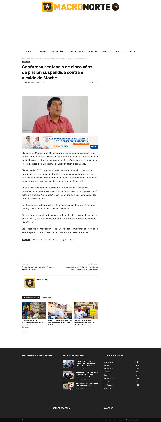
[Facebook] (24, 89)
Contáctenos (120, 420)
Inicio (23, 58)
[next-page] (27, 331)
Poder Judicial (63, 240)
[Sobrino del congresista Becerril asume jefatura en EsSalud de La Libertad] (68, 364)
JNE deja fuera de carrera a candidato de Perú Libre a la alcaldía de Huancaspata (84, 323)
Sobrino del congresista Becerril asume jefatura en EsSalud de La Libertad (85, 364)
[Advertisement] (80, 31)
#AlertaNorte (31, 58)
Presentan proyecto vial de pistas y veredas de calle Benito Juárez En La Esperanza (60, 323)
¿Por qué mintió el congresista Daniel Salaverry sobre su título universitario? (86, 375)
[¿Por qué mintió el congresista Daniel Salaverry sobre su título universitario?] (68, 375)
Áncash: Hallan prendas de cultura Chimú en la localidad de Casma (38, 268)
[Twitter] (29, 89)
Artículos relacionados (31, 298)
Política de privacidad (132, 420)
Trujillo (72, 240)
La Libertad (35, 240)
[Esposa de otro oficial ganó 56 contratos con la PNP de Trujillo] (68, 386)
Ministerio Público (46, 240)
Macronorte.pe (29, 82)
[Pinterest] (34, 89)
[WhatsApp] (39, 89)
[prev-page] (23, 331)
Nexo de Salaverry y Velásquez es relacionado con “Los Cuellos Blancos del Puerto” (81, 268)
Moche (55, 240)
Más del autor (46, 298)
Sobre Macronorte (109, 420)
